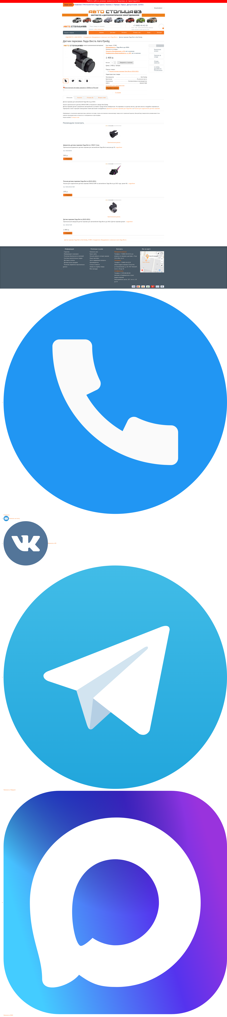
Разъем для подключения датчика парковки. (147, 108)
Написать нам (94, 252)
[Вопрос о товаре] (152, 45)
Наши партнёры (94, 258)
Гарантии (66, 252)
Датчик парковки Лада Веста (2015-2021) (76, 219)
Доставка (112, 32)
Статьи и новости (95, 264)
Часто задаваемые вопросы (98, 260)
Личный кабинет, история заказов (99, 256)
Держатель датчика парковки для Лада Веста (120, 108)
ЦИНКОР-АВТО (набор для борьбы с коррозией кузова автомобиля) (100, 5)
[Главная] (63, 37)
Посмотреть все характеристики (115, 85)
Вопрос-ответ (102, 97)
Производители (94, 262)
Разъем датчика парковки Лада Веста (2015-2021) (124, 71)
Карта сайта (93, 254)
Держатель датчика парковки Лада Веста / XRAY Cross (81, 145)
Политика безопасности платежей (74, 256)
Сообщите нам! (75, 117)
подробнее (119, 147)
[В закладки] (160, 45)
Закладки (159, 32)
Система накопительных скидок (73, 258)
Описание (69, 97)
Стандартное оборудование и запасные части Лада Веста (109, 240)
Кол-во (108, 62)
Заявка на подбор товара (97, 266)
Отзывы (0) (90, 97)
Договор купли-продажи (71, 262)
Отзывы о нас (137, 32)
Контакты (124, 32)
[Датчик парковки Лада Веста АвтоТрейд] (83, 60)
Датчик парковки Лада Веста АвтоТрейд (75, 240)
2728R (90, 240)
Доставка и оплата (69, 260)
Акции (148, 32)
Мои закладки (94, 269)
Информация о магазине (71, 254)
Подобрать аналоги (112, 88)
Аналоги (79, 97)
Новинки (101, 32)
